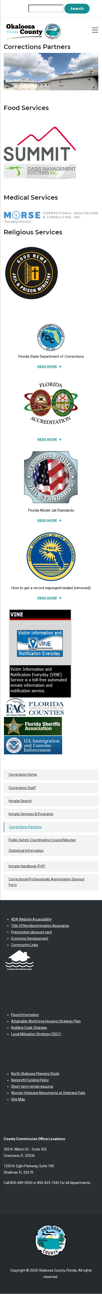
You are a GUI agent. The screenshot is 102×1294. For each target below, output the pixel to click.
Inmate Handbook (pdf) (27, 866)
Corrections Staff (22, 788)
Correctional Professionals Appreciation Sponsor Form (47, 882)
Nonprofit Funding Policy (30, 1080)
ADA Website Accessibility (31, 919)
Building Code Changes (29, 1028)
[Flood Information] (19, 951)
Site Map (18, 1099)
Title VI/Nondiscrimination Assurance (40, 926)
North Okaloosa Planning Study (35, 1074)
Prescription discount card (31, 932)
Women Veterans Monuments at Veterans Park (48, 1093)
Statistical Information (26, 851)
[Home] (35, 29)
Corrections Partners (25, 827)
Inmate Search (20, 801)
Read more (47, 366)
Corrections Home (23, 774)
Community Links (24, 945)
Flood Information (25, 1015)
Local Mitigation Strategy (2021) (36, 1034)
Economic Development (29, 938)
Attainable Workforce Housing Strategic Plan (46, 1021)
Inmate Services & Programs (31, 814)
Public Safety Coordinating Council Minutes (42, 840)
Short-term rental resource (32, 1086)
